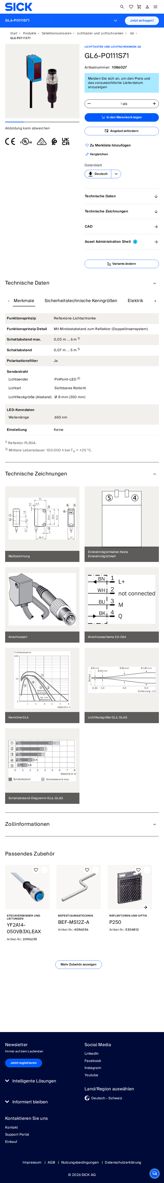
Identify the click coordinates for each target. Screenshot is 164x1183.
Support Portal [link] (17, 1135)
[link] (18, 7)
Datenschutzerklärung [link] (123, 1162)
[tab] (24, 301)
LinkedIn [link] (92, 1054)
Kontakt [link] (11, 1127)
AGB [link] (52, 1162)
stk (125, 104)
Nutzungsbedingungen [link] (80, 1162)
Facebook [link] (93, 1061)
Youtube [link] (91, 1075)
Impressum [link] (32, 1162)
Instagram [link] (93, 1068)
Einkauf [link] (11, 1142)
